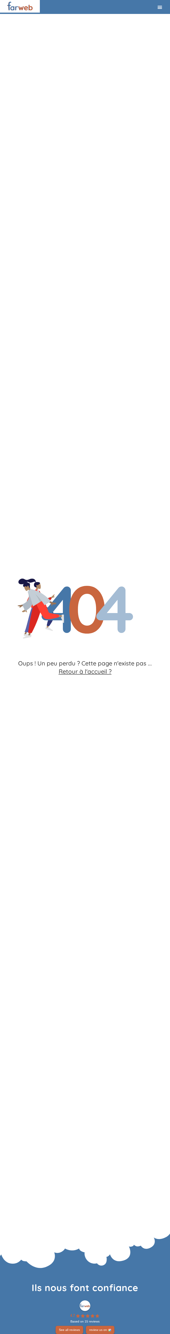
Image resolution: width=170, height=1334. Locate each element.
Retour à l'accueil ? (85, 671)
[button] (154, 7)
